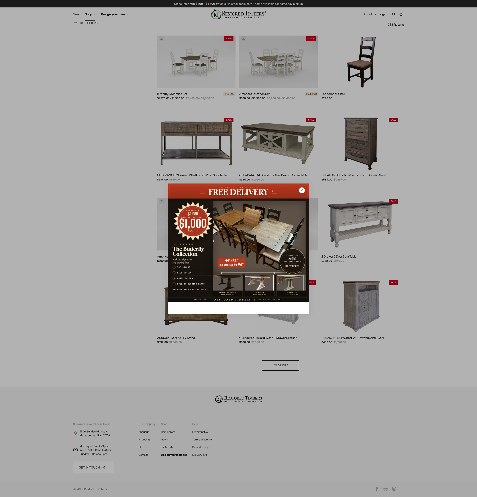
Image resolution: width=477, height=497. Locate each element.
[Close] (302, 190)
